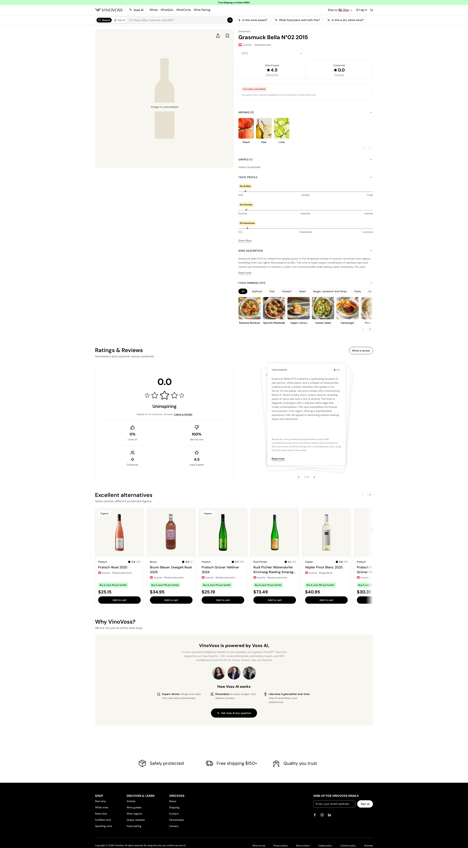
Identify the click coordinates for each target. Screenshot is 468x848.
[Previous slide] (363, 148)
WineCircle (183, 10)
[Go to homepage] (108, 10)
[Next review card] (314, 477)
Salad (302, 291)
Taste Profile (248, 177)
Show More (245, 240)
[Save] (227, 35)
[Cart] (371, 10)
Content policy (348, 845)
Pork (272, 291)
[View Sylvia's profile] (249, 673)
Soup (372, 291)
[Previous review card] (298, 477)
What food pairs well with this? (299, 20)
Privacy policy (280, 845)
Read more (244, 272)
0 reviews (339, 74)
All (242, 291)
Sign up (365, 803)
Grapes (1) (245, 159)
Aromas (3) (246, 112)
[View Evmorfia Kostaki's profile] (218, 673)
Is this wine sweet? (254, 20)
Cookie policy (325, 845)
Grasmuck (244, 31)
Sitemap (368, 845)
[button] (164, 20)
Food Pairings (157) (251, 283)
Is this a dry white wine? (348, 20)
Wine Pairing (202, 10)
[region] (304, 20)
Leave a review (183, 414)
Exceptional (272, 74)
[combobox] (272, 53)
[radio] (104, 20)
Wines (154, 10)
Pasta (357, 291)
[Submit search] (230, 20)
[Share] (218, 35)
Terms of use (258, 845)
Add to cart (120, 600)
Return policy (303, 845)
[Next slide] (370, 148)
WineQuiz (167, 10)
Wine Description (250, 250)
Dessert (286, 291)
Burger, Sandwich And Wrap (330, 291)
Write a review (361, 350)
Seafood (257, 291)
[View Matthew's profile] (234, 673)
